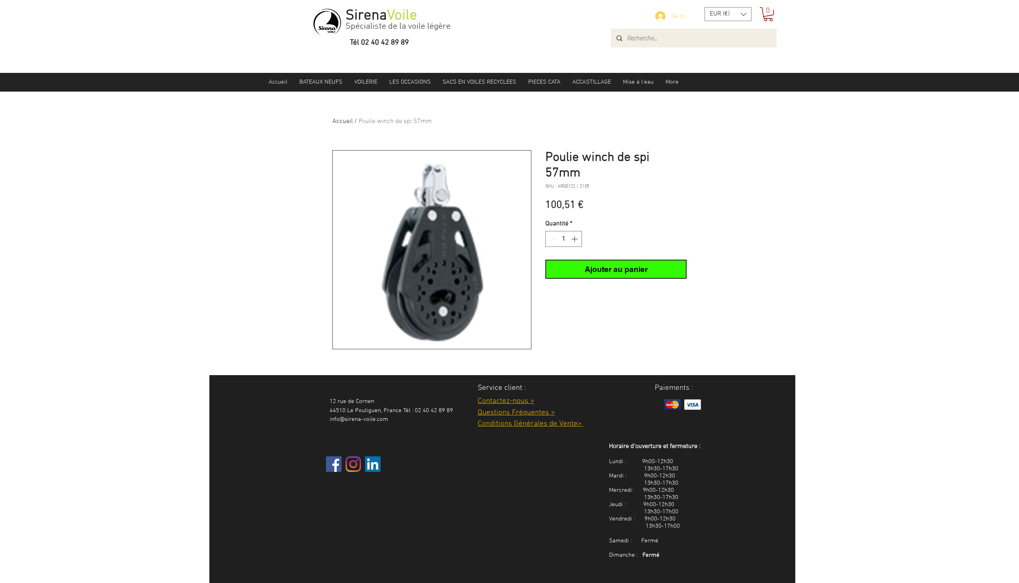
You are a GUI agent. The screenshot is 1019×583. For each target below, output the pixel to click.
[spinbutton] (564, 239)
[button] (728, 14)
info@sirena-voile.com (359, 419)
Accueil (342, 121)
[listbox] (728, 14)
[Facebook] (334, 464)
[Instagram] (353, 464)
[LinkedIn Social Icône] (373, 464)
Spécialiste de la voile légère (398, 26)
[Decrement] (552, 239)
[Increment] (575, 239)
